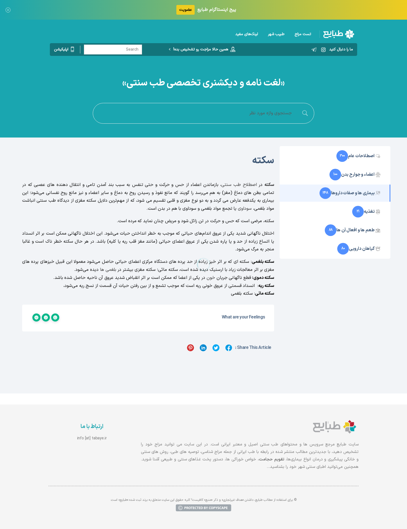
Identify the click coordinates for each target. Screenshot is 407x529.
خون (211, 277)
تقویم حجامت (271, 459)
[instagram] (323, 49)
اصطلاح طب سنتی (239, 184)
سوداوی (245, 208)
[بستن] (8, 10)
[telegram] (314, 49)
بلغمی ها (108, 269)
